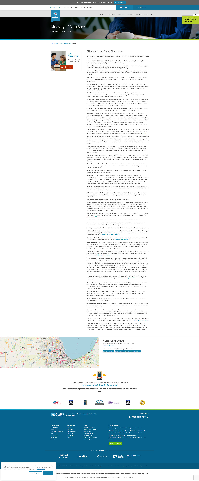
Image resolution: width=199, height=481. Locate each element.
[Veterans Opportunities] (57, 405)
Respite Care (54, 437)
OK (48, 473)
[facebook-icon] (130, 417)
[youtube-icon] (143, 417)
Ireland (128, 455)
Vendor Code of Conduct (90, 429)
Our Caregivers (54, 435)
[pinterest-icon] (138, 417)
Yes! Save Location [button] (119, 2)
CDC (144, 133)
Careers (138, 14)
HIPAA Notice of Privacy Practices (67, 466)
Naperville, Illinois (58, 43)
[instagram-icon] (133, 417)
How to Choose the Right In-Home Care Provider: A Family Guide (125, 432)
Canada (138, 455)
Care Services (111, 14)
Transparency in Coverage (127, 466)
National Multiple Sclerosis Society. (110, 234)
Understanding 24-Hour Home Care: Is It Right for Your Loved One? (125, 428)
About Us (102, 14)
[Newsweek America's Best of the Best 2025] (85, 405)
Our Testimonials (71, 431)
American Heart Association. (95, 217)
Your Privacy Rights (88, 435)
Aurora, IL (127, 351)
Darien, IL (111, 351)
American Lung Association (128, 278)
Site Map (146, 466)
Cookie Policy (70, 435)
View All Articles (115, 443)
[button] (103, 14)
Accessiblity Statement (89, 427)
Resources (121, 14)
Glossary (74, 43)
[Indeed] (145, 417)
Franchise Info (87, 431)
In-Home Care (54, 427)
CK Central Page (88, 439)
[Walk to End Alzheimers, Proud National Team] (113, 403)
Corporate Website (88, 433)
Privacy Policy (70, 433)
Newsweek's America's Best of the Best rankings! (99, 385)
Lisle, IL (105, 351)
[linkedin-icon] (135, 417)
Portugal (128, 457)
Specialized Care (55, 429)
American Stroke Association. (140, 320)
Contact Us (144, 14)
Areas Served (130, 14)
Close (196, 14)
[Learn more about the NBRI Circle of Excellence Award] (142, 404)
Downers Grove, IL (135, 351)
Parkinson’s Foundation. (103, 255)
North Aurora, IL (119, 351)
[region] (28, 471)
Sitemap (69, 437)
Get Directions (141, 7)
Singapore (133, 455)
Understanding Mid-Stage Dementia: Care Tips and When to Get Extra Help (127, 430)
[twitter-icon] (140, 417)
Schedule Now (66, 67)
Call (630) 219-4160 (55, 7)
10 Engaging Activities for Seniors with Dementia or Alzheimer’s (124, 435)
